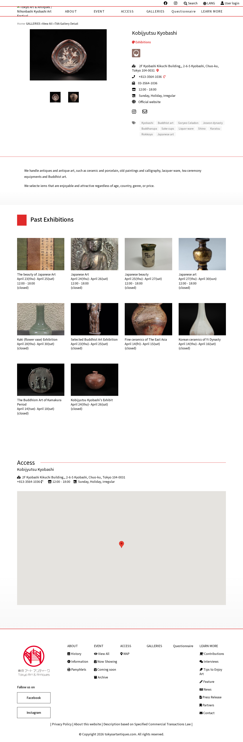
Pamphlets (78, 669)
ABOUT (71, 11)
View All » (48, 23)
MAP (126, 653)
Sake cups (168, 128)
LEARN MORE (212, 11)
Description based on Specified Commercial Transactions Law (147, 724)
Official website (149, 101)
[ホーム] (37, 11)
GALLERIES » (34, 23)
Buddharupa (149, 128)
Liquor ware (186, 128)
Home (21, 23)
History (75, 653)
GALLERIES (156, 11)
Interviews (211, 661)
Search (192, 3)
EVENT (99, 11)
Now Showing (107, 661)
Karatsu (215, 128)
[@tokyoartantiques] (176, 3)
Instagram (34, 712)
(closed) (36, 281)
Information (79, 661)
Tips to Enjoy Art (211, 671)
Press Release (212, 697)
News (207, 689)
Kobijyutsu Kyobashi (35, 469)
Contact (209, 712)
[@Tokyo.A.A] (166, 3)
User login (232, 3)
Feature (208, 681)
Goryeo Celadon (188, 123)
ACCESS (127, 11)
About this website (87, 724)
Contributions (213, 653)
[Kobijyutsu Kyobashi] (147, 111)
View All (103, 653)
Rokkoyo (147, 134)
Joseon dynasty (213, 123)
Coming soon (106, 669)
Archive (102, 677)
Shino (202, 128)
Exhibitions (143, 42)
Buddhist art (166, 123)
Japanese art (165, 134)
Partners (208, 705)
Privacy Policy (62, 724)
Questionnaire (184, 11)
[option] (68, 55)
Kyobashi (147, 123)
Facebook (34, 697)
